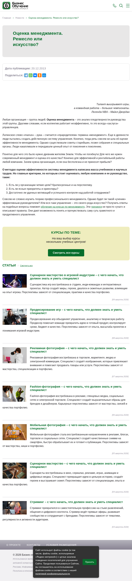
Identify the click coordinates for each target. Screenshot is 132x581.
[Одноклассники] (40, 75)
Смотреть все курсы (66, 252)
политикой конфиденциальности (52, 573)
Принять (89, 562)
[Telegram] (26, 75)
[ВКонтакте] (35, 75)
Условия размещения (61, 545)
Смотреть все (26, 266)
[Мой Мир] (44, 75)
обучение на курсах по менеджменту (63, 206)
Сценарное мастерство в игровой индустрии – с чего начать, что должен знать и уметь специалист (77, 277)
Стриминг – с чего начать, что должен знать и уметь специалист (76, 502)
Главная (6, 18)
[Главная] (15, 6)
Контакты (33, 545)
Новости (19, 18)
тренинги (96, 206)
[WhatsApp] (31, 75)
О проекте (13, 545)
